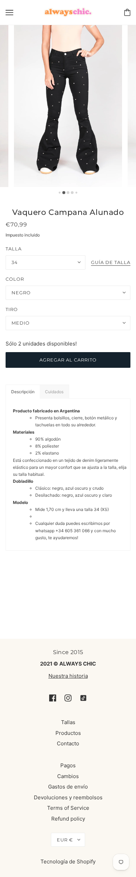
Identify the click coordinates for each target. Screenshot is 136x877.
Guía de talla (110, 262)
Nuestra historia (68, 676)
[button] (23, 392)
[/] (68, 11)
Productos (68, 733)
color (15, 279)
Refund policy (68, 818)
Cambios (68, 776)
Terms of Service (68, 808)
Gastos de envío (68, 786)
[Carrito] (127, 12)
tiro (12, 309)
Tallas (68, 722)
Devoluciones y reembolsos (68, 797)
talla (14, 248)
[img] (52, 698)
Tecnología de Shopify (68, 861)
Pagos (68, 765)
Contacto (68, 743)
